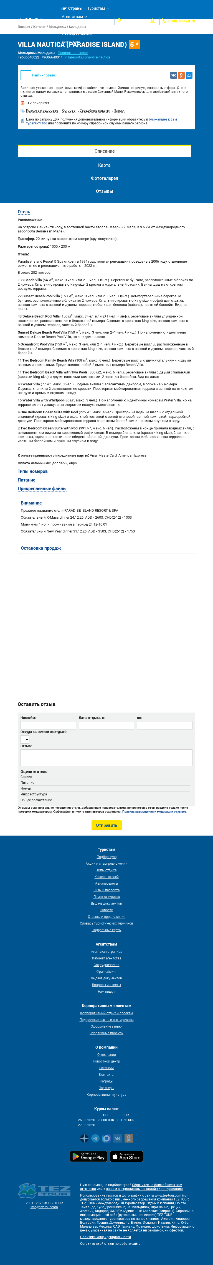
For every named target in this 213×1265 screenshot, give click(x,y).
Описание (105, 151)
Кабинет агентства (106, 958)
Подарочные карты (106, 930)
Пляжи (119, 110)
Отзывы (104, 191)
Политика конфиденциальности (105, 1237)
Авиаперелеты (106, 883)
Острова (68, 110)
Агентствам (72, 16)
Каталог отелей (107, 876)
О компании (106, 1054)
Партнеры (106, 1087)
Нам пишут (106, 991)
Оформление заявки (107, 1026)
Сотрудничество (107, 964)
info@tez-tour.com (44, 1207)
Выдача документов (106, 903)
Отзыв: (26, 746)
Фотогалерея (104, 178)
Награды (106, 1081)
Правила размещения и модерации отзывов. (154, 811)
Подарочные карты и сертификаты (107, 1019)
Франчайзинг (107, 971)
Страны (75, 8)
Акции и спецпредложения (107, 863)
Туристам (96, 8)
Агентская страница (106, 951)
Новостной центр (106, 1061)
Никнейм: (28, 717)
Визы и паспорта (106, 890)
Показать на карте (73, 53)
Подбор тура (106, 856)
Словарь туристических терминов (106, 923)
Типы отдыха (106, 870)
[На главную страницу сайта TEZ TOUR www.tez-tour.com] (28, 21)
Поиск (50, 20)
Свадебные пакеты (95, 110)
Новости (106, 910)
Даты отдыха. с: (92, 717)
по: (139, 717)
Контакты (106, 1074)
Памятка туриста (106, 896)
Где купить (71, 25)
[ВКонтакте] (173, 75)
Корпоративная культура (106, 1094)
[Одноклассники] (181, 75)
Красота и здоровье (42, 110)
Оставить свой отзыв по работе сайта (110, 1244)
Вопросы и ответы (106, 984)
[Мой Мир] (189, 75)
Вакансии (106, 1068)
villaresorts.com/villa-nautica (87, 57)
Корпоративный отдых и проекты (106, 1013)
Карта (104, 165)
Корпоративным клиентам (77, 34)
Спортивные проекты (106, 1033)
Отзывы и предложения (106, 916)
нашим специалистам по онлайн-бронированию (144, 1189)
